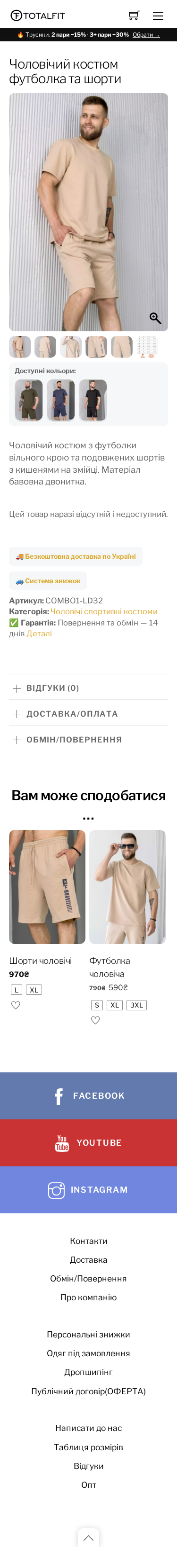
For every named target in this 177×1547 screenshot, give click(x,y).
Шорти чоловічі (40, 960)
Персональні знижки (88, 1334)
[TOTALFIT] (38, 14)
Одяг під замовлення (88, 1353)
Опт (88, 1485)
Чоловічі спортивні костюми (104, 611)
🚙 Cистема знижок (48, 581)
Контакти (89, 1241)
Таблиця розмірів (88, 1447)
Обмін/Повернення (88, 1278)
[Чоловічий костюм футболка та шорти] (29, 400)
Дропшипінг (88, 1372)
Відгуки (89, 1466)
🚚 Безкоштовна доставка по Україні (76, 556)
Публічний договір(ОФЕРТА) (88, 1391)
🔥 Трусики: (88, 34)
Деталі (39, 633)
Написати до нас (88, 1428)
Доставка (89, 1260)
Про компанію (88, 1297)
